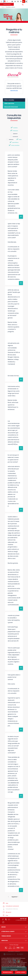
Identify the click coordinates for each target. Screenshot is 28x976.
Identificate (14, 90)
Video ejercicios (9, 103)
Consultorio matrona (12, 909)
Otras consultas (9, 100)
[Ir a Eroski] (23, 1)
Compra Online (7, 4)
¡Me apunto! (8, 912)
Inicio (7, 903)
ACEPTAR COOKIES (20, 972)
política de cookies (21, 966)
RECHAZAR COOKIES (7, 972)
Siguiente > (15, 897)
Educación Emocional (11, 107)
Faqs (7, 915)
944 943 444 (23, 918)
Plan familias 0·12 (14, 17)
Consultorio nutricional (12, 906)
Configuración (14, 970)
